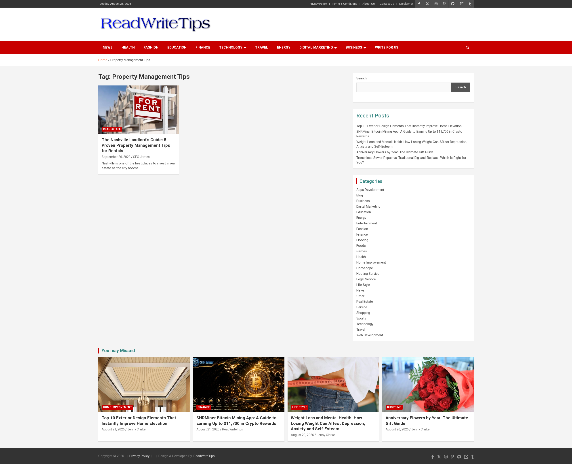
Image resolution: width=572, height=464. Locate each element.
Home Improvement (371, 262)
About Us (368, 3)
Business (354, 47)
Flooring (362, 240)
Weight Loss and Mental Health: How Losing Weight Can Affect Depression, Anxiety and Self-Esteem (328, 423)
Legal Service (366, 279)
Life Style (363, 285)
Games (361, 251)
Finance (203, 47)
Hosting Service (367, 274)
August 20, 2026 (302, 435)
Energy (283, 47)
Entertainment (366, 223)
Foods (361, 246)
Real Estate (112, 129)
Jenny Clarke (136, 429)
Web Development (369, 335)
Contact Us (387, 3)
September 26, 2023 (116, 157)
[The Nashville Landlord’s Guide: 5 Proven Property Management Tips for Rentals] (138, 109)
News (108, 47)
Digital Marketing (316, 47)
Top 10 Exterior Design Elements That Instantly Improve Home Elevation (409, 126)
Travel (261, 47)
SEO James (141, 157)
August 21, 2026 (113, 429)
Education (177, 47)
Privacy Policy (318, 3)
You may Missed (118, 350)
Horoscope (364, 268)
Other (360, 296)
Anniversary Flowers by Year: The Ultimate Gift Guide (394, 152)
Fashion (151, 47)
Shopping (363, 313)
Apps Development (370, 190)
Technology (230, 47)
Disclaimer (406, 3)
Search (361, 78)
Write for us (386, 47)
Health (128, 47)
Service (361, 307)
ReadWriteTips (232, 429)
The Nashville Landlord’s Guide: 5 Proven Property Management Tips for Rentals (136, 145)
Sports (361, 318)
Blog (359, 195)
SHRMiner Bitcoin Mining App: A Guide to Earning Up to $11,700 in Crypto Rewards (236, 420)
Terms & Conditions (344, 3)
